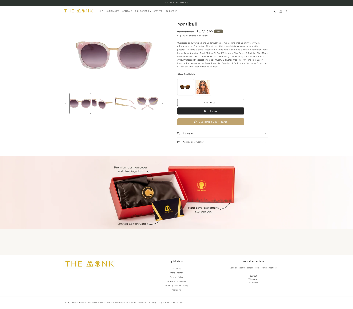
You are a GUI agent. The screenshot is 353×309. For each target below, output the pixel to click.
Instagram (253, 282)
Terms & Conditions (176, 281)
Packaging (176, 290)
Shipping (181, 36)
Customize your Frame (213, 122)
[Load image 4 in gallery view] (147, 103)
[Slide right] (162, 103)
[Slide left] (66, 103)
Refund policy (106, 302)
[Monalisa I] (204, 87)
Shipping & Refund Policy (176, 285)
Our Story (176, 268)
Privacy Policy (176, 277)
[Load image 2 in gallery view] (102, 103)
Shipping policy (155, 302)
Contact (253, 276)
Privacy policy (121, 302)
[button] (142, 11)
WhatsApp (253, 279)
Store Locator (176, 273)
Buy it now (210, 111)
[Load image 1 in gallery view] (80, 103)
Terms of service (138, 302)
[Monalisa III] (185, 87)
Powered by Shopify (88, 302)
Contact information (174, 302)
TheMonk (74, 302)
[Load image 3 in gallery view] (125, 103)
